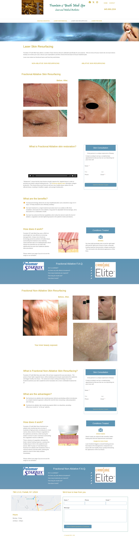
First (86, 171)
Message (67, 507)
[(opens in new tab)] (36, 503)
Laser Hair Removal (60, 21)
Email (103, 174)
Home (105, 3)
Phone (87, 174)
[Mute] (72, 176)
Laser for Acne (96, 21)
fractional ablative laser (58, 183)
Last (102, 171)
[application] (32, 7)
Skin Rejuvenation (43, 21)
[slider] (51, 175)
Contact (112, 3)
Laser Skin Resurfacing (79, 21)
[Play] (30, 176)
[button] (89, 2)
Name (87, 166)
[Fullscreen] (75, 176)
